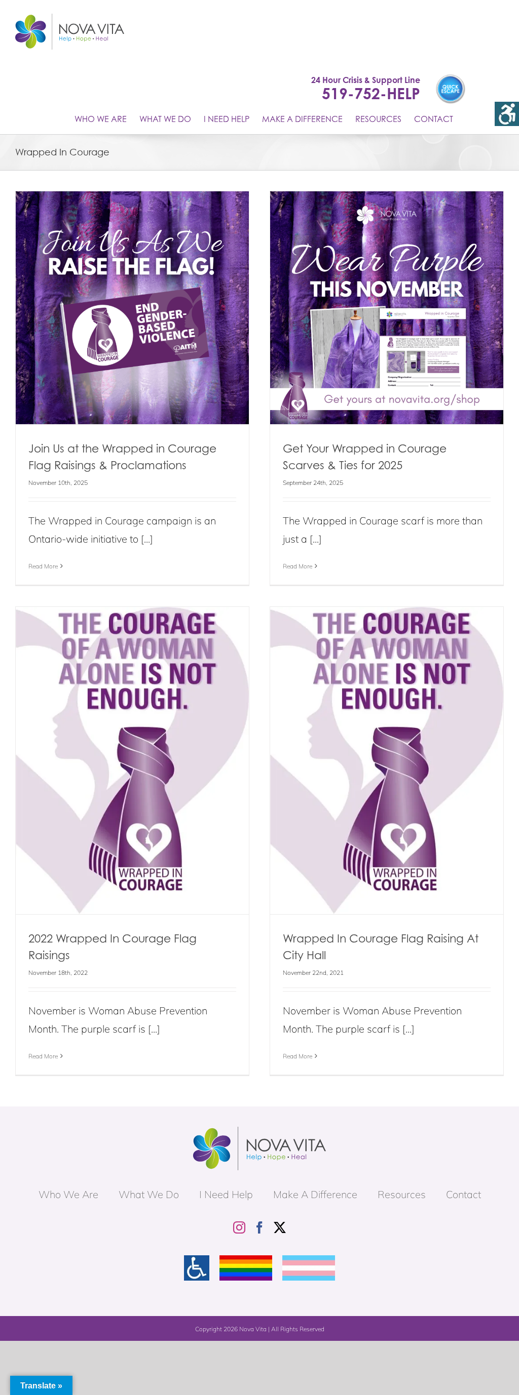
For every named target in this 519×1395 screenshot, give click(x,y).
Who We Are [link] (68, 1194)
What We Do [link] (149, 1194)
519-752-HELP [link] (371, 93)
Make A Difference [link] (315, 1194)
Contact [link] (463, 1194)
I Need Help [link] (226, 1194)
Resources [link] (402, 1194)
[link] (507, 114)
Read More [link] (43, 566)
